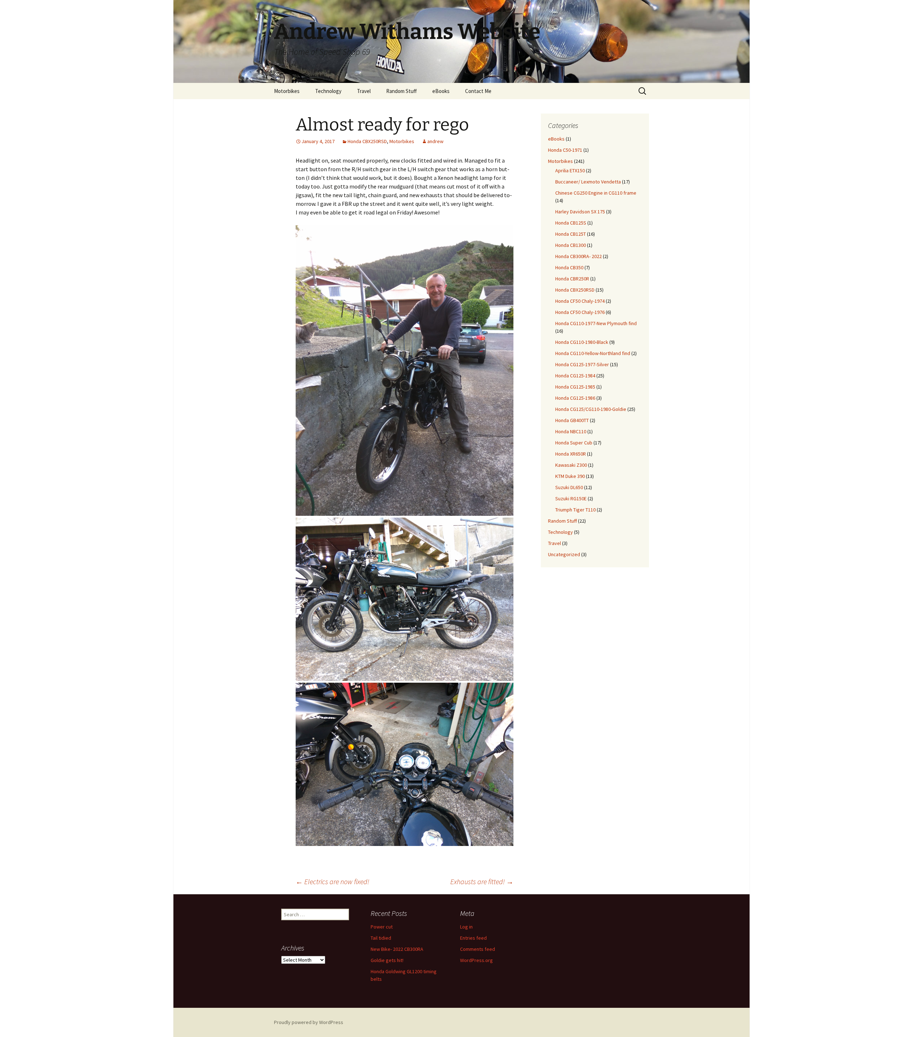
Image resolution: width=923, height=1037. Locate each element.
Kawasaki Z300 (571, 465)
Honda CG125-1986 (575, 398)
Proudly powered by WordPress (308, 1022)
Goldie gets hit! (387, 960)
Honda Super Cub (573, 442)
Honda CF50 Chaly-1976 (580, 312)
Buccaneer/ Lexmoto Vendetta (588, 181)
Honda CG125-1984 (575, 375)
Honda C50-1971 (565, 150)
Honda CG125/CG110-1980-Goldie (590, 409)
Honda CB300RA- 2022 (578, 256)
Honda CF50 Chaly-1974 (580, 301)
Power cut (382, 926)
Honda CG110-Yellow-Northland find (592, 353)
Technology (328, 91)
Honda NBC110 (570, 431)
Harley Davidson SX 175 (580, 211)
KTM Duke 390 (570, 476)
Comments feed (477, 949)
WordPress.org (476, 960)
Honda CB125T (570, 234)
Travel (364, 91)
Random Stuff (401, 91)
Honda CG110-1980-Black (581, 342)
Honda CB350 (569, 267)
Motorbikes (287, 91)
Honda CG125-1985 (575, 387)
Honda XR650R (570, 454)
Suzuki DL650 (569, 487)
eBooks (441, 91)
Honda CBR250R (572, 278)
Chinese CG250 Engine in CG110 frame (595, 193)
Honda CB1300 (570, 245)
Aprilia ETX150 (570, 170)
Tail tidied (381, 938)
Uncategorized (564, 554)
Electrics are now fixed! (332, 881)
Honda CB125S (570, 223)
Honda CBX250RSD (367, 141)
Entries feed (473, 938)
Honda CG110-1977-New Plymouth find (596, 323)
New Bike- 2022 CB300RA (397, 949)
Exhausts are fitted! (481, 881)
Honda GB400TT (572, 420)
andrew (435, 141)
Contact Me (478, 91)
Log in (466, 926)
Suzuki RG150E (571, 498)
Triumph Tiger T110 (575, 509)
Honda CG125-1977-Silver (582, 364)
